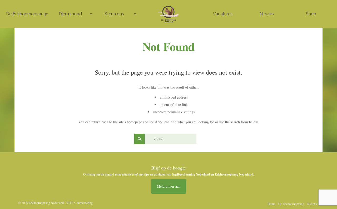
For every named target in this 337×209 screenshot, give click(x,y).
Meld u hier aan (168, 186)
